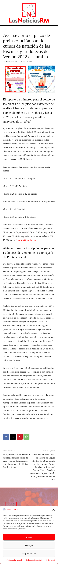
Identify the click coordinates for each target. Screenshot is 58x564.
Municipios (14, 29)
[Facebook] (6, 437)
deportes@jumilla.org (26, 240)
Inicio (5, 29)
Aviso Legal (50, 560)
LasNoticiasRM (11, 62)
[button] (53, 509)
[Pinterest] (20, 437)
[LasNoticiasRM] (29, 12)
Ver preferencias (29, 553)
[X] (13, 437)
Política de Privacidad (14, 560)
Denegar (29, 545)
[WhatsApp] (26, 437)
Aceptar (29, 537)
